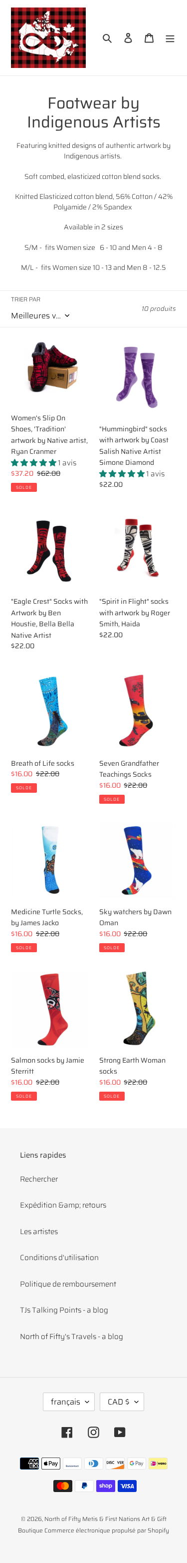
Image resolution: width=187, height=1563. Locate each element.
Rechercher (39, 1179)
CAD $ (119, 1402)
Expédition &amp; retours (63, 1205)
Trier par (25, 299)
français (65, 1402)
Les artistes (39, 1232)
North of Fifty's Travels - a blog (71, 1337)
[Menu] (170, 37)
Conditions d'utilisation (59, 1258)
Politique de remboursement (68, 1284)
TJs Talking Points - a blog (64, 1310)
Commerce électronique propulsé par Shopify (106, 1530)
